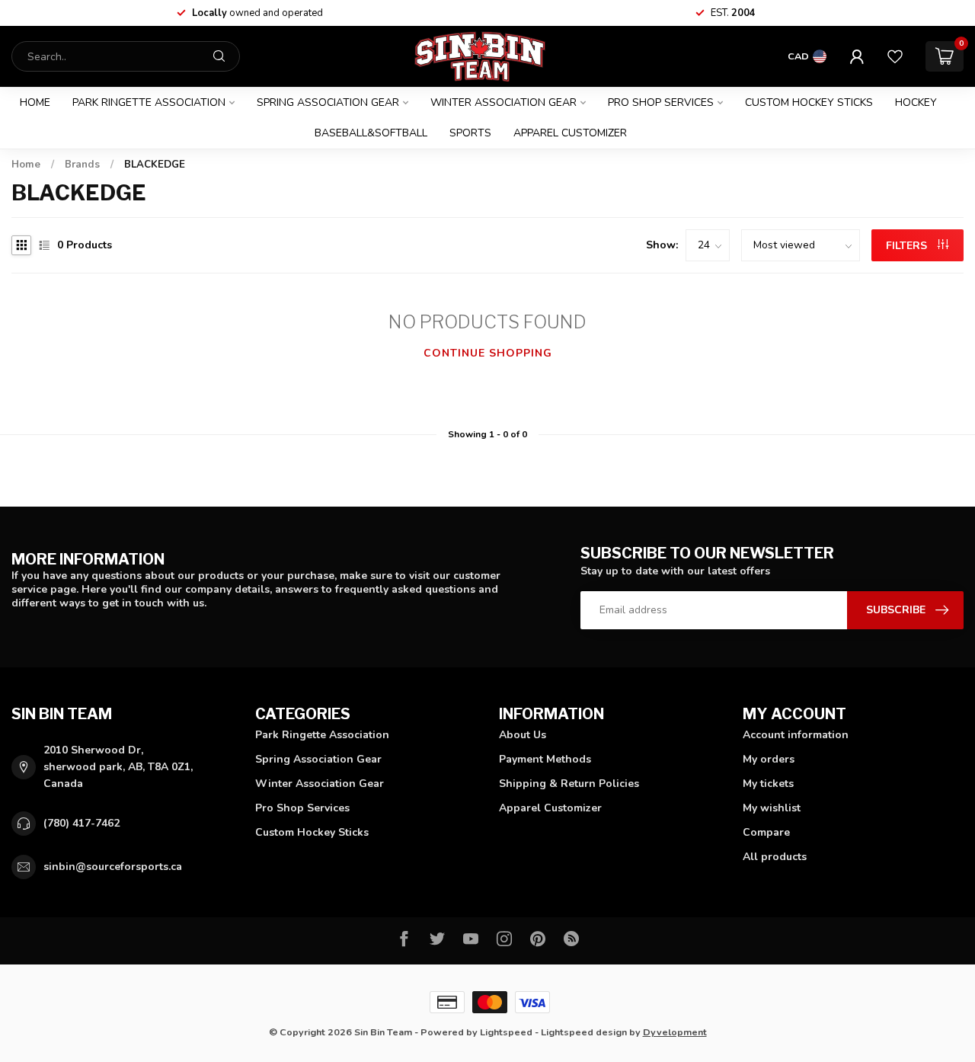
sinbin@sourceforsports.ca (112, 866)
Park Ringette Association (148, 102)
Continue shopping (488, 353)
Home (35, 102)
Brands (82, 164)
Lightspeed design (584, 1031)
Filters (908, 245)
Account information (796, 735)
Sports (470, 133)
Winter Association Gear (503, 102)
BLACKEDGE (154, 164)
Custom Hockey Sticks (809, 102)
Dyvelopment (675, 1031)
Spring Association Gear (328, 102)
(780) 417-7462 (81, 823)
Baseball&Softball (371, 133)
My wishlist (772, 808)
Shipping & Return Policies (569, 783)
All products (775, 856)
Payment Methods (545, 759)
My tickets (768, 783)
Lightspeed (506, 1031)
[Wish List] (895, 56)
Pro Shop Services (661, 102)
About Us (522, 735)
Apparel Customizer (570, 133)
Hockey (916, 102)
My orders (768, 759)
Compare (766, 832)
